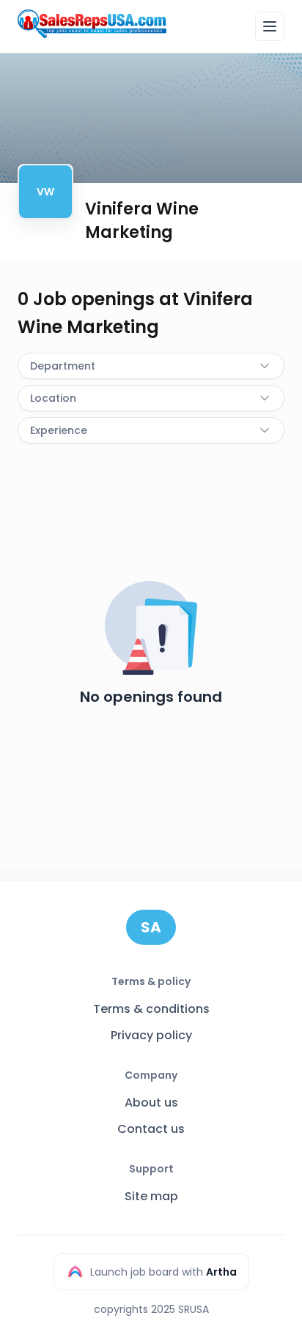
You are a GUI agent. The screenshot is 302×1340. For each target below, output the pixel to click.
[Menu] (269, 26)
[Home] (92, 24)
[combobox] (151, 366)
